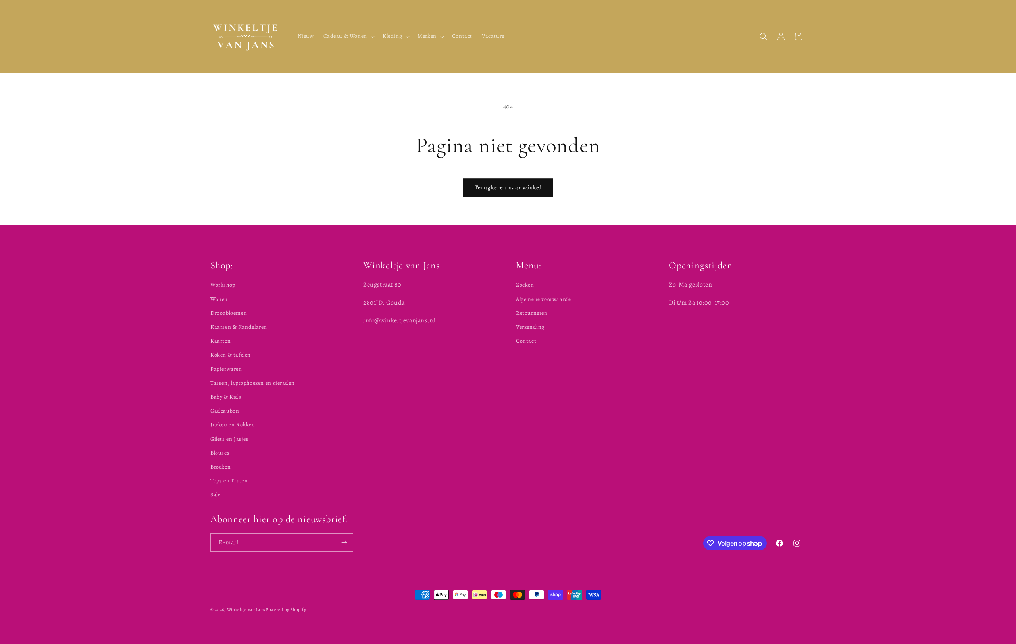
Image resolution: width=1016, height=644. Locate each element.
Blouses (219, 453)
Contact (526, 341)
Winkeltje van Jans (246, 610)
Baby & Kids (225, 397)
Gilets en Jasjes (229, 439)
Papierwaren (226, 369)
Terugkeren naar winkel (508, 187)
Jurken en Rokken (232, 424)
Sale (215, 494)
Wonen (219, 299)
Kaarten (220, 341)
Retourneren (532, 313)
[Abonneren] (344, 542)
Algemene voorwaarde (543, 299)
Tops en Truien (229, 480)
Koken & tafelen (230, 355)
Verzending (530, 327)
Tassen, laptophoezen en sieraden (252, 383)
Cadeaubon (224, 411)
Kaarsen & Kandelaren (238, 327)
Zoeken (525, 285)
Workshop (222, 285)
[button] (348, 36)
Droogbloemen (228, 313)
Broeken (220, 466)
